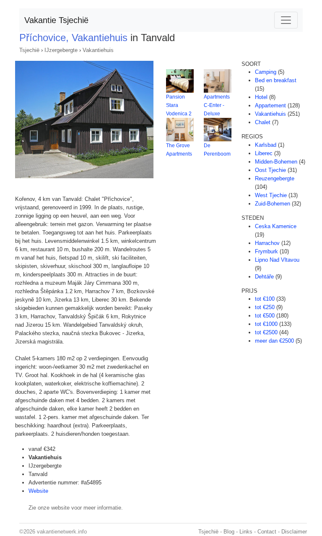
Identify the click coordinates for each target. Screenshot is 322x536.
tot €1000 (266, 324)
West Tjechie (271, 195)
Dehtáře (264, 276)
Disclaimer (294, 531)
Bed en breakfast (275, 80)
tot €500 (265, 315)
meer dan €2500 (274, 341)
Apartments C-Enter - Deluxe (217, 105)
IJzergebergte (61, 50)
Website (38, 491)
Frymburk (266, 251)
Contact (266, 531)
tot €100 (265, 299)
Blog (228, 531)
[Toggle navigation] (286, 20)
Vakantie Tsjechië (56, 20)
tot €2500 (266, 332)
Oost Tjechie (270, 170)
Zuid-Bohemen (272, 203)
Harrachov (267, 243)
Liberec (264, 153)
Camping (265, 72)
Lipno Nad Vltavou (277, 260)
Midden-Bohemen (276, 162)
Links (245, 531)
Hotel (261, 97)
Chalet (262, 122)
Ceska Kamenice (275, 226)
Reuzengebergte (274, 178)
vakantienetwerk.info (62, 531)
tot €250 (265, 307)
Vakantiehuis (98, 50)
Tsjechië (29, 50)
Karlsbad (265, 145)
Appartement (270, 105)
